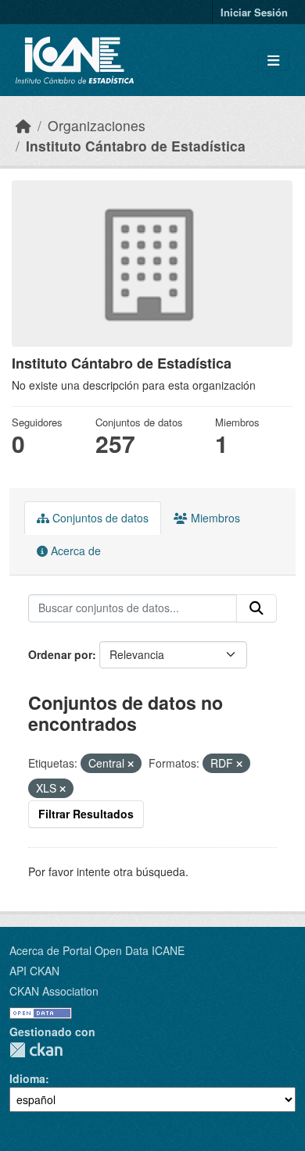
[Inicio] (23, 125)
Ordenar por (60, 654)
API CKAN (34, 970)
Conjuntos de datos (99, 518)
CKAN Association (54, 991)
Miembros (214, 518)
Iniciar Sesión (254, 12)
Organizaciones (96, 125)
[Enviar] (256, 608)
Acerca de (74, 550)
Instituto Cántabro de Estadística (136, 145)
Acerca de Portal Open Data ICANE (97, 950)
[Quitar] (130, 763)
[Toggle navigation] (273, 60)
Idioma (27, 1078)
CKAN (36, 1050)
